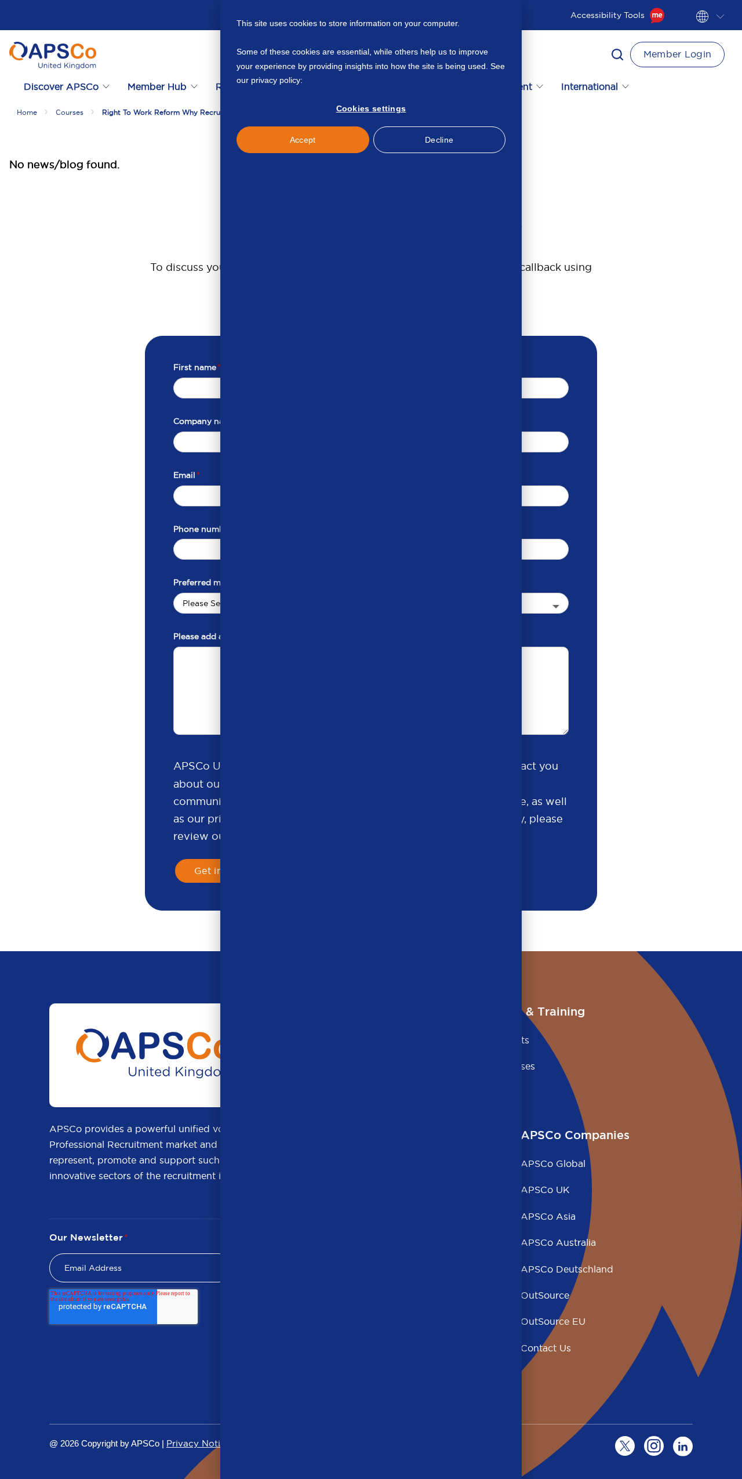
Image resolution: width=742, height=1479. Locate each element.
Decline (439, 139)
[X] (625, 1446)
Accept (303, 139)
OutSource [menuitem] (545, 1295)
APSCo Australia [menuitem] (558, 1242)
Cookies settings (371, 108)
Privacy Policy (330, 80)
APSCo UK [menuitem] (545, 1189)
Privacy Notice (198, 1443)
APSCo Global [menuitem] (553, 1163)
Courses (69, 112)
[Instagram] (654, 1446)
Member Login (677, 54)
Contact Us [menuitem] (546, 1348)
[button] (617, 54)
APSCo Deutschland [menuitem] (567, 1269)
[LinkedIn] (683, 1446)
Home (27, 112)
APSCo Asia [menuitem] (548, 1216)
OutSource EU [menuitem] (553, 1321)
